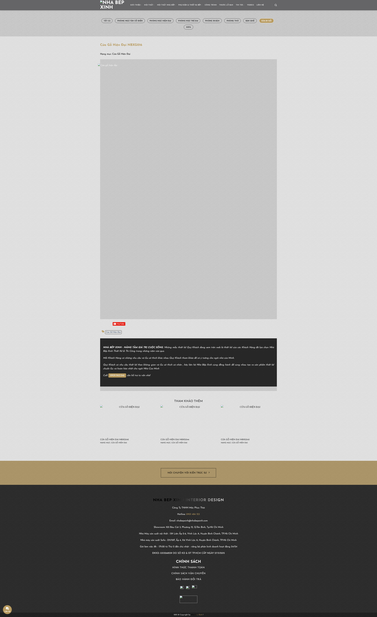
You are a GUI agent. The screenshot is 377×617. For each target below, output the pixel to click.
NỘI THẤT (148, 5)
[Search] (276, 5)
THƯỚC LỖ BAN (226, 5)
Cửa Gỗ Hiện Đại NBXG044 (175, 440)
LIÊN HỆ (260, 5)
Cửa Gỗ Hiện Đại (113, 332)
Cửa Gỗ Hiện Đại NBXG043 (235, 440)
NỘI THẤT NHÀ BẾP (166, 5)
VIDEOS (250, 5)
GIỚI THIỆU (135, 5)
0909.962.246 (117, 375)
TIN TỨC (239, 5)
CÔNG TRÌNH (211, 5)
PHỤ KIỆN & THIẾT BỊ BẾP (189, 5)
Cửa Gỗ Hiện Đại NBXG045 (114, 440)
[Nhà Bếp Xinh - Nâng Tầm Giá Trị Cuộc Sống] (113, 5)
